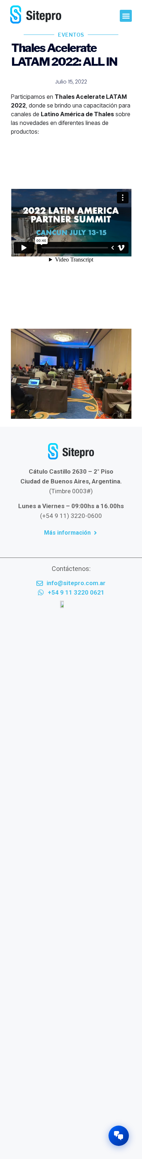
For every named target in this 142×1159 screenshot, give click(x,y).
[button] (126, 16)
